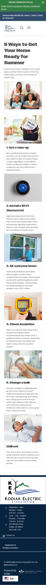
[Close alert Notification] (43, 2)
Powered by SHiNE (10, 572)
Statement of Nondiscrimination (10, 546)
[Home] (10, 28)
